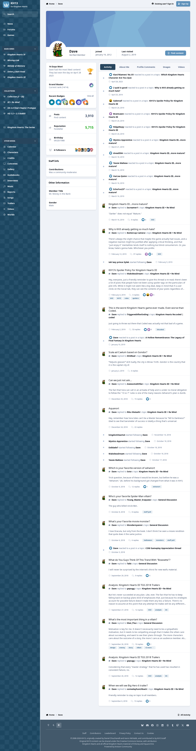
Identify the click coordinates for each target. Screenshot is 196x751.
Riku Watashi (133, 412)
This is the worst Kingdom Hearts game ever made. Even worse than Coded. (146, 309)
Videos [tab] (181, 67)
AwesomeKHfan (135, 384)
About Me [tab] (124, 67)
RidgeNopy (118, 127)
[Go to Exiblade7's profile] (85, 150)
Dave (114, 207)
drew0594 (118, 153)
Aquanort (114, 408)
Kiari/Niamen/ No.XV (123, 74)
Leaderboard (110, 733)
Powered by (118, 746)
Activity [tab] (108, 67)
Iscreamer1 (132, 207)
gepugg (131, 588)
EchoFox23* (119, 189)
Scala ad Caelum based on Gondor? (128, 352)
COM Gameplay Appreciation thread (163, 548)
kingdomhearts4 (117, 435)
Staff (84, 733)
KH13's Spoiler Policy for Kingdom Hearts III (133, 270)
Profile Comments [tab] (146, 67)
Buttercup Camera (136, 232)
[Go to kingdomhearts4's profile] (88, 150)
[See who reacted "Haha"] (147, 295)
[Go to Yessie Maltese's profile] (79, 150)
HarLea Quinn (120, 176)
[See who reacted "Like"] (143, 219)
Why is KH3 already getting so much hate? (132, 229)
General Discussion (167, 499)
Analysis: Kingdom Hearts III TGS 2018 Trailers (134, 585)
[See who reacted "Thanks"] (146, 254)
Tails (129, 563)
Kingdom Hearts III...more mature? (167, 153)
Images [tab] (166, 67)
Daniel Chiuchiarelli (112, 738)
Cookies (150, 733)
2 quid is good (120, 87)
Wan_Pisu (131, 623)
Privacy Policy (125, 733)
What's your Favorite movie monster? (129, 521)
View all (90, 96)
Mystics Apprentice (122, 140)
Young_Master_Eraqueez (139, 499)
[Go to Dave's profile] (103, 205)
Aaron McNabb (130, 738)
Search (10, 14)
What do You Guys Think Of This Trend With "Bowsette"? (139, 559)
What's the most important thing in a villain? (133, 619)
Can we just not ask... (120, 380)
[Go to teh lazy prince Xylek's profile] (76, 150)
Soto (129, 471)
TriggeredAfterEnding (137, 314)
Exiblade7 (113, 447)
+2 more (148, 647)
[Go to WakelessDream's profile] (91, 150)
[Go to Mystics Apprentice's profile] (82, 150)
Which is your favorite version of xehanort (132, 468)
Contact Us (138, 733)
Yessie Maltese (120, 163)
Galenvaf (117, 100)
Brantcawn (118, 113)
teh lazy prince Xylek (119, 262)
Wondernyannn (134, 525)
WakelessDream (135, 273)
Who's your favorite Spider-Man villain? (130, 496)
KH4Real (131, 356)
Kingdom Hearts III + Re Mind (160, 207)
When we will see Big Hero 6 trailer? (128, 685)
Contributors (95, 733)
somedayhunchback (137, 689)
